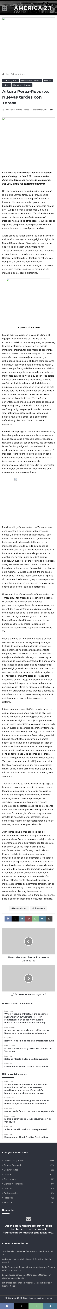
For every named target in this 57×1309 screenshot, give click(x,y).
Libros (6, 85)
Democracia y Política (30, 80)
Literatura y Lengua (22, 85)
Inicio (6, 74)
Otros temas (9, 1179)
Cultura (7, 1174)
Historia (47, 80)
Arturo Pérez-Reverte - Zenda (16, 110)
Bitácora (8, 1202)
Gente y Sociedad (12, 1165)
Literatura (39, 908)
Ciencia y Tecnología (14, 1184)
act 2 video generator (12, 1283)
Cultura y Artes (18, 74)
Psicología (8, 1198)
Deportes (8, 1188)
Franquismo (19, 908)
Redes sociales (11, 1193)
